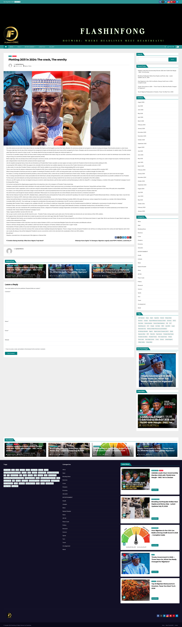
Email (7, 330)
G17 (148, 326)
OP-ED (10, 56)
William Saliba (141, 342)
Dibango (20, 275)
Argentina (156, 317)
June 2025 (140, 154)
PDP (148, 334)
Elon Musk (140, 323)
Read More (155, 489)
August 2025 (141, 147)
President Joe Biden (142, 336)
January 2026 (141, 128)
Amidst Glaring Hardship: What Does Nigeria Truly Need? (26, 240)
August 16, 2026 (12, 275)
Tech (19, 46)
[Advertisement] (91, 16)
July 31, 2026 (54, 454)
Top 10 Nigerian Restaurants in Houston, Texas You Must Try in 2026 (155, 91)
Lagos (173, 326)
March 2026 (141, 121)
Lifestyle (42, 46)
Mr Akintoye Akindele (143, 331)
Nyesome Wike (141, 334)
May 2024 (140, 200)
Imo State (158, 326)
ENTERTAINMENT (30, 46)
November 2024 (142, 177)
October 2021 (141, 203)
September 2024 (142, 184)
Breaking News (10, 265)
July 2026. (168, 326)
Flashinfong (28, 625)
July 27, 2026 (156, 591)
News (12, 46)
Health (139, 255)
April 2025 (140, 162)
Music (139, 262)
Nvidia (171, 331)
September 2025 (142, 143)
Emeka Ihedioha (148, 323)
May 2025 (140, 158)
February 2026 (141, 124)
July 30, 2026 (98, 454)
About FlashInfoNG (170, 625)
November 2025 (142, 136)
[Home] (6, 47)
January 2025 (141, 173)
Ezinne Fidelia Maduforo (159, 323)
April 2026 (140, 117)
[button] (165, 46)
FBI (167, 323)
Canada (146, 320)
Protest (170, 336)
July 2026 (140, 106)
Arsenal (162, 317)
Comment (8, 291)
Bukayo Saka (168, 317)
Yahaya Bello (149, 342)
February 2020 (141, 207)
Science (140, 289)
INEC (163, 326)
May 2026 (140, 113)
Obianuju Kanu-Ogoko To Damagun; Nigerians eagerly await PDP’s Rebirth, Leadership (102, 240)
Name (7, 321)
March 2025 (141, 166)
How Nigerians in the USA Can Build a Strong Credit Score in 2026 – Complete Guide (164, 533)
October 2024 (141, 181)
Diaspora (140, 240)
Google (152, 326)
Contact (176, 625)
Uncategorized (141, 304)
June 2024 (140, 196)
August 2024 (141, 188)
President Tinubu (153, 336)
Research (140, 285)
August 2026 (141, 102)
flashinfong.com (141, 326)
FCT (170, 323)
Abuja (147, 317)
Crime (139, 236)
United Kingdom (168, 339)
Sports (139, 293)
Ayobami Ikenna (19, 64)
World (139, 308)
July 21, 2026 (97, 275)
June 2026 (140, 109)
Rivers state (141, 339)
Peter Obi (152, 334)
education (140, 247)
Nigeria (26, 66)
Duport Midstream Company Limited (157, 320)
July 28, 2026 (54, 275)
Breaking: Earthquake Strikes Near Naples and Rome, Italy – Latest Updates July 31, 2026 (164, 504)
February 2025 (141, 169)
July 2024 (140, 192)
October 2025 (141, 139)
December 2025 (142, 132)
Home (163, 625)
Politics (14, 56)
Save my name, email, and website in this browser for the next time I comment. (25, 349)
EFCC (174, 320)
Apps (139, 225)
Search (139, 54)
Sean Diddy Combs (149, 339)
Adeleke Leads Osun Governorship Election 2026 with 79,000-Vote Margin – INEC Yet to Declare (24, 270)
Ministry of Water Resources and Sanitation (157, 328)
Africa (139, 221)
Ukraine (162, 339)
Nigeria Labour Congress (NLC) (161, 331)
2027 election (141, 317)
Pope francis (159, 334)
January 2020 (141, 211)
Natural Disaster (142, 266)
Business (140, 232)
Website (7, 339)
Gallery (51, 46)
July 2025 (140, 151)
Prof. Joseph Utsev (162, 336)
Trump (157, 339)
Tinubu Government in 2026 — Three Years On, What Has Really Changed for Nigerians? (157, 379)
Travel (139, 300)
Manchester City (142, 328)
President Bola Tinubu (168, 334)
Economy (140, 244)
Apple (151, 317)
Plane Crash (141, 277)
